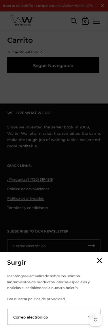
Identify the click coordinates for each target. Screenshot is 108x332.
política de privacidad (46, 299)
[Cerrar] (99, 261)
